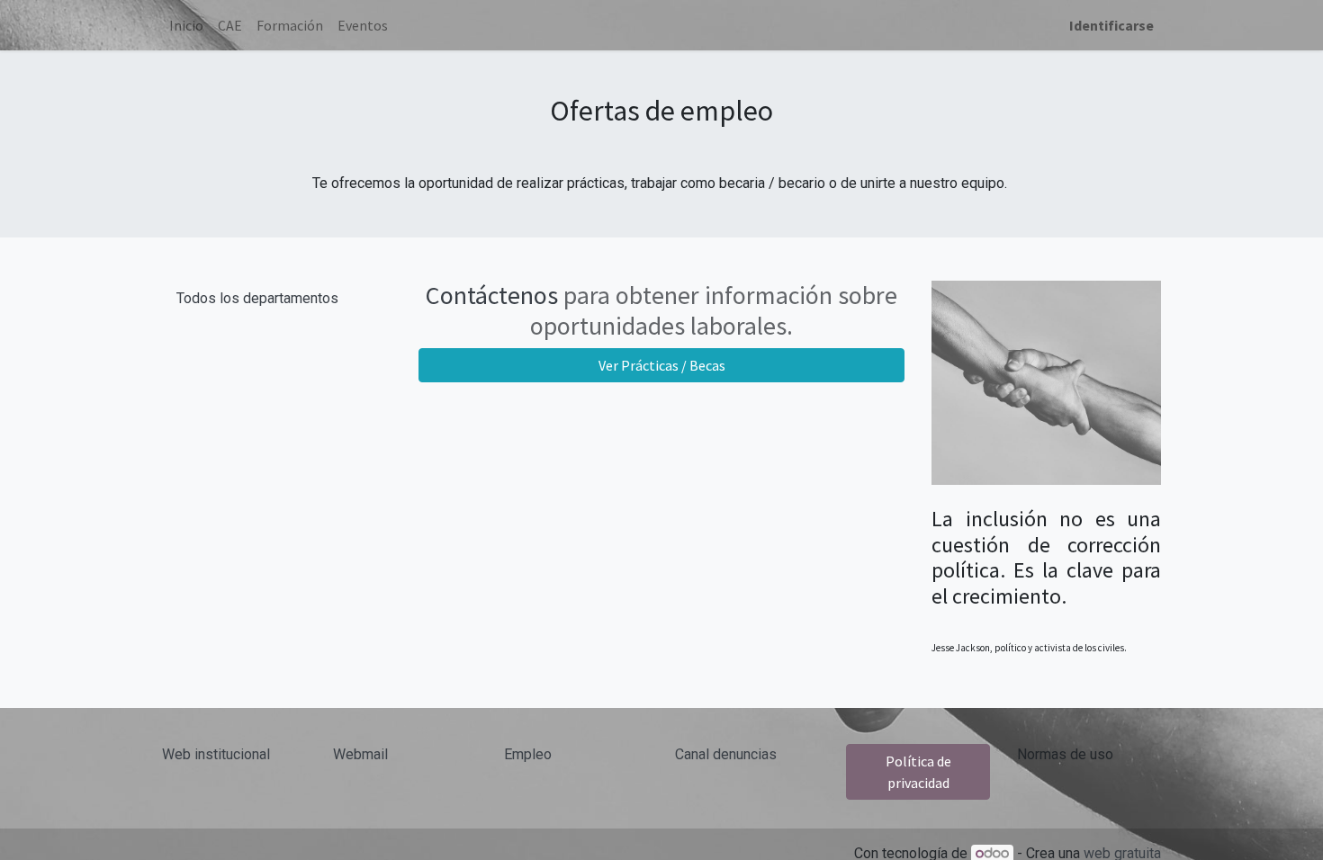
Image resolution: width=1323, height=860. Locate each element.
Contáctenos (492, 295)
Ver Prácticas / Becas (661, 365)
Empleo (528, 754)
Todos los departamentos (257, 298)
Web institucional (216, 754)
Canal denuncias (726, 754)
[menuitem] (186, 25)
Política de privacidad (918, 772)
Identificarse (1111, 25)
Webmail (360, 754)
